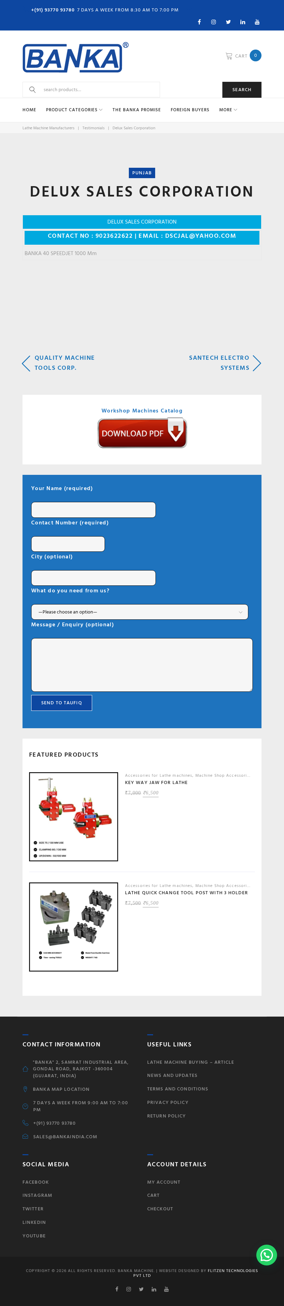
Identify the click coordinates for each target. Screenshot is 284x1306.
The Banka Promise (137, 109)
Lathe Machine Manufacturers (48, 128)
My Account (163, 1182)
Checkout (160, 1209)
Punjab (142, 173)
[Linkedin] (243, 22)
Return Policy (166, 1116)
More (225, 109)
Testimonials (93, 128)
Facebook (36, 1182)
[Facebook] (199, 22)
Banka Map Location (61, 1089)
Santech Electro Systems (219, 363)
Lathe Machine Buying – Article (190, 1062)
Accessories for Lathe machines (159, 775)
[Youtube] (257, 22)
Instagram (37, 1195)
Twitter (33, 1209)
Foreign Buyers (190, 109)
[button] (266, 1255)
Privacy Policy (168, 1102)
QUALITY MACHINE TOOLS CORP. (65, 363)
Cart (153, 1195)
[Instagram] (214, 22)
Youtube (34, 1236)
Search (241, 90)
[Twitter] (228, 22)
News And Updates (172, 1075)
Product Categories (72, 109)
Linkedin (34, 1222)
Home (29, 109)
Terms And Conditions (177, 1089)
